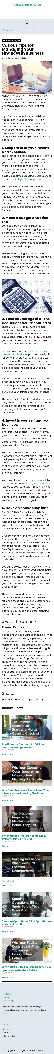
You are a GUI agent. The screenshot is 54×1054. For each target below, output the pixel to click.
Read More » (7, 754)
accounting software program (26, 179)
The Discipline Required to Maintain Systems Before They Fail (24, 837)
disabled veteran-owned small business (25, 352)
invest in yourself (37, 480)
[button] (27, 22)
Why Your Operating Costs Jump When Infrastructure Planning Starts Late (26, 791)
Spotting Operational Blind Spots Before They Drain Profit (27, 922)
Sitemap (39, 1050)
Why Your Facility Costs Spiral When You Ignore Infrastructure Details (27, 968)
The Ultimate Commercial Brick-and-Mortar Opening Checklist (25, 746)
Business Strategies (11, 40)
